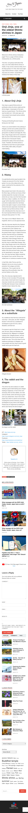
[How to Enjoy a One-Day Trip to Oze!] (7, 720)
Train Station (20, 781)
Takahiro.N (12, 35)
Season (12, 775)
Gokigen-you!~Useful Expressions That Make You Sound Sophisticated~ (19, 678)
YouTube (20, 14)
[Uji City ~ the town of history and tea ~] (7, 658)
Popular (5, 635)
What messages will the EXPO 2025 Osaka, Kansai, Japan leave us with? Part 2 (13, 504)
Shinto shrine (10, 477)
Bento (18, 758)
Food (19, 763)
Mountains (4, 773)
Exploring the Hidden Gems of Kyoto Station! (19, 668)
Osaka (12, 773)
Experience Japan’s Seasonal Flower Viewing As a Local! (18, 693)
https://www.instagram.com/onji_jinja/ (12, 436)
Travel (15, 24)
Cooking (13, 763)
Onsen (8, 773)
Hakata (6, 765)
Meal (20, 771)
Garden (22, 763)
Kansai (9, 767)
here (14, 566)
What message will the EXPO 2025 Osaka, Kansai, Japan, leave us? (12, 529)
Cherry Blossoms (6, 763)
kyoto (21, 768)
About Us (7, 14)
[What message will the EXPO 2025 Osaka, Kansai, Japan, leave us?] (14, 526)
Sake (8, 775)
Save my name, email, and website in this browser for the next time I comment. (13, 627)
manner (7, 771)
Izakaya (4, 768)
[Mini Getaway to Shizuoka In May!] (7, 729)
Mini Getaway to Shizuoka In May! (18, 730)
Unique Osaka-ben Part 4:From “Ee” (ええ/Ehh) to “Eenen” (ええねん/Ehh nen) (19, 712)
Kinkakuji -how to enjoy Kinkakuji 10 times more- (18, 650)
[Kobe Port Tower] (7, 701)
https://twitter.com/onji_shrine (14, 442)
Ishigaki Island (19, 765)
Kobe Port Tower (18, 701)
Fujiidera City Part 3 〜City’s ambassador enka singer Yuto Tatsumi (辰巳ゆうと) (14, 554)
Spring (21, 778)
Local (11, 24)
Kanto (15, 768)
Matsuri (16, 771)
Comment (5, 581)
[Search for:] (14, 791)
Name (4, 602)
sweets (15, 781)
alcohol (4, 758)
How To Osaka (5, 24)
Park (16, 773)
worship (15, 783)
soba (17, 778)
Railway (20, 773)
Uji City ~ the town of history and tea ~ (19, 658)
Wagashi (7, 783)
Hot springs (12, 765)
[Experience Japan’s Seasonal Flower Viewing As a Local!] (7, 692)
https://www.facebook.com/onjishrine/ (12, 440)
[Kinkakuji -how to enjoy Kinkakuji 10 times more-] (7, 649)
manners (11, 770)
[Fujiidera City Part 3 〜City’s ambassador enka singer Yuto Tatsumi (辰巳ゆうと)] (14, 551)
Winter (11, 783)
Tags (20, 635)
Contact (14, 14)
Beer (15, 758)
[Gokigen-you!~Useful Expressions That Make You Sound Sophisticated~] (7, 676)
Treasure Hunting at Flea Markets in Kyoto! (19, 640)
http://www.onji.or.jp (10, 432)
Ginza (3, 765)
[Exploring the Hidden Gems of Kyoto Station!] (7, 666)
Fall (16, 763)
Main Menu (8, 18)
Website (4, 616)
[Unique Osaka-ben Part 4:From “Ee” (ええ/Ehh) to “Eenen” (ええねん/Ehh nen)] (7, 710)
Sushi (11, 781)
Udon (3, 783)
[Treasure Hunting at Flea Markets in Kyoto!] (7, 640)
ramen (4, 775)
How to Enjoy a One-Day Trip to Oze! (19, 721)
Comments (14, 635)
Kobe (19, 768)
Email (4, 609)
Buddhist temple (10, 760)
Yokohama (21, 783)
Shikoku (17, 775)
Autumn (10, 758)
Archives (4, 749)
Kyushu (3, 771)
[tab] (5, 635)
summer (5, 780)
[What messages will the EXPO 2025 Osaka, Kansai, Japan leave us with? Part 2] (14, 500)
